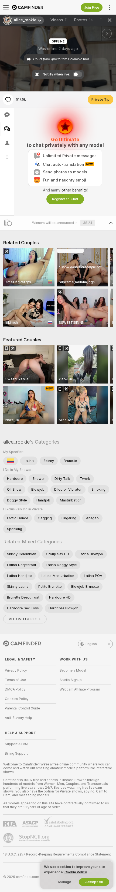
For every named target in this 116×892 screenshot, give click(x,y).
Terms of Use (15, 680)
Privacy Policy (16, 670)
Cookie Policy (75, 872)
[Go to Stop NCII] (35, 838)
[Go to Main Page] (35, 7)
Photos (83, 20)
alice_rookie (16, 442)
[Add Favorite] (8, 99)
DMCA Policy (15, 689)
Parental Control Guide (22, 708)
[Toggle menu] (6, 7)
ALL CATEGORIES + (25, 619)
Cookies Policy (17, 699)
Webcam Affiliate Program (80, 689)
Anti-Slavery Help (18, 718)
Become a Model (73, 670)
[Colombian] (10, 461)
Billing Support (16, 753)
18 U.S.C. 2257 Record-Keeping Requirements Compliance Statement (57, 854)
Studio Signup (71, 680)
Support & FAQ (16, 744)
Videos (58, 20)
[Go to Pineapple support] (9, 838)
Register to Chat (65, 199)
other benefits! (75, 190)
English (91, 644)
